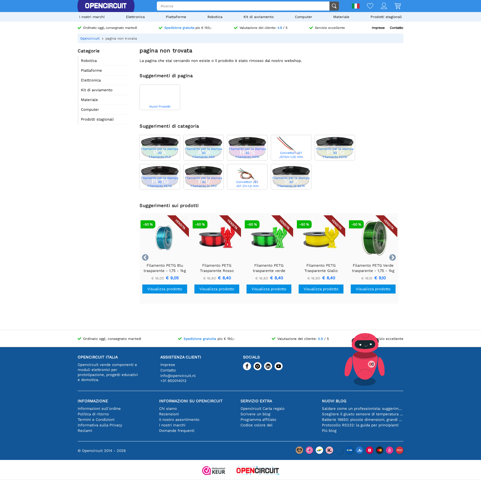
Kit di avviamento (259, 17)
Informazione (93, 401)
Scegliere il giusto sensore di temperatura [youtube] (362, 414)
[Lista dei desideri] (366, 6)
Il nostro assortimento (179, 419)
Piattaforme (176, 17)
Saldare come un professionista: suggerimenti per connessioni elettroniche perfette (362, 408)
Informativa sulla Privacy (100, 425)
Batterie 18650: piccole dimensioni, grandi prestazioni (362, 419)
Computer (303, 17)
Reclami (85, 430)
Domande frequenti (176, 430)
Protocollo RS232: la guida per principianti (360, 425)
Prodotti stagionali (386, 17)
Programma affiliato (258, 419)
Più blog (329, 430)
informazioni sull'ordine (99, 408)
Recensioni (169, 414)
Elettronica (135, 17)
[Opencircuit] (105, 6)
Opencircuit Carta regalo (263, 408)
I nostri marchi (92, 17)
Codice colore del (257, 425)
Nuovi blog (334, 401)
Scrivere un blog (255, 414)
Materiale (341, 17)
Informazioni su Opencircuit (191, 401)
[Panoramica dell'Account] (380, 6)
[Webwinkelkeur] (213, 471)
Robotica (214, 17)
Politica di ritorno (93, 414)
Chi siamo (168, 408)
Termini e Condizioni (96, 419)
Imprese (378, 28)
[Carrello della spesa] (394, 6)
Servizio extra (256, 401)
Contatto (396, 28)
